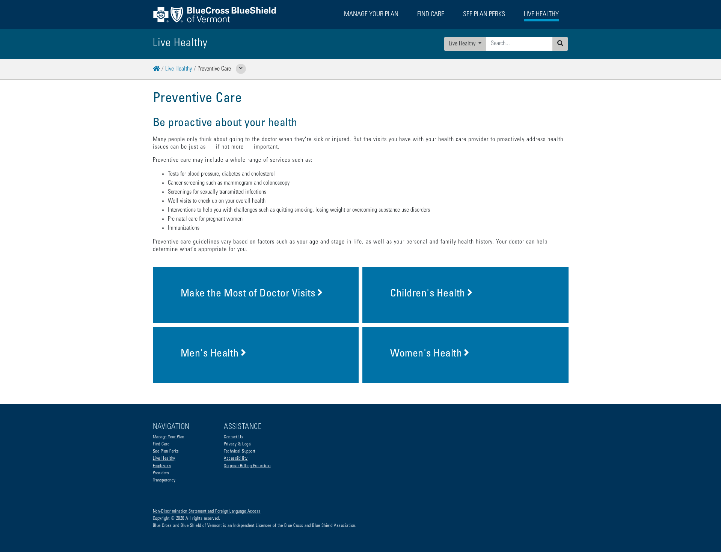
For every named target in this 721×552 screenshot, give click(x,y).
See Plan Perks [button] (484, 14)
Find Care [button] (430, 14)
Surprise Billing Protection (247, 466)
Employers (162, 466)
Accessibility (236, 458)
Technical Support (239, 451)
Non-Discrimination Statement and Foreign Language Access (207, 511)
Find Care (161, 444)
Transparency (164, 480)
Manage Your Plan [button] (371, 14)
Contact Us (233, 437)
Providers (161, 473)
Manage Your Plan (168, 437)
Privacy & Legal (238, 444)
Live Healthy (463, 44)
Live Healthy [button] (541, 14)
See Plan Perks (166, 451)
